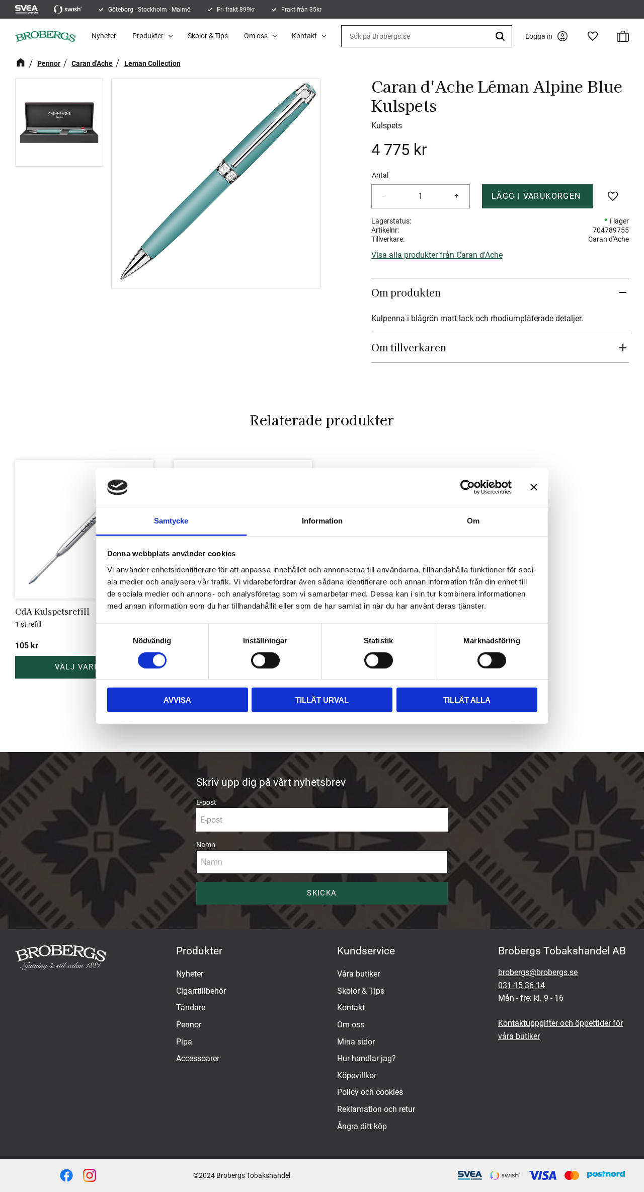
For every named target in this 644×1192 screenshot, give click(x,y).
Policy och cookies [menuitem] (370, 1092)
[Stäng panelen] (533, 487)
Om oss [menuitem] (256, 36)
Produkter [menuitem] (148, 36)
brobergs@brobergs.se (538, 972)
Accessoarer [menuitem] (197, 1058)
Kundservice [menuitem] (366, 951)
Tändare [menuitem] (190, 1007)
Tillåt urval (322, 700)
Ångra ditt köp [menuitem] (362, 1126)
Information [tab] (322, 520)
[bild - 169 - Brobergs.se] (89, 1175)
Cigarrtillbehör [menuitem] (201, 991)
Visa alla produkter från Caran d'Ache (437, 255)
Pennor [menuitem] (188, 1024)
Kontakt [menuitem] (304, 36)
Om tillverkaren (408, 347)
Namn (205, 845)
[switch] (265, 660)
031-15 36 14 (521, 985)
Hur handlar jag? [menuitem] (366, 1058)
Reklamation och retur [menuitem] (376, 1109)
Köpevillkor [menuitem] (356, 1075)
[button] (593, 36)
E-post (206, 802)
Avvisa (177, 700)
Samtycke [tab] (171, 520)
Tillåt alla (467, 700)
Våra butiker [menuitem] (358, 974)
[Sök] (502, 36)
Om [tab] (473, 520)
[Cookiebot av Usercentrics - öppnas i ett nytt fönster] (468, 487)
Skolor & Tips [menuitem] (208, 36)
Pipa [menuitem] (184, 1042)
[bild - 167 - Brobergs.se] (66, 1175)
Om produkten (407, 292)
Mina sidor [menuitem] (356, 1042)
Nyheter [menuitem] (104, 36)
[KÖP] (537, 196)
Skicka (322, 893)
